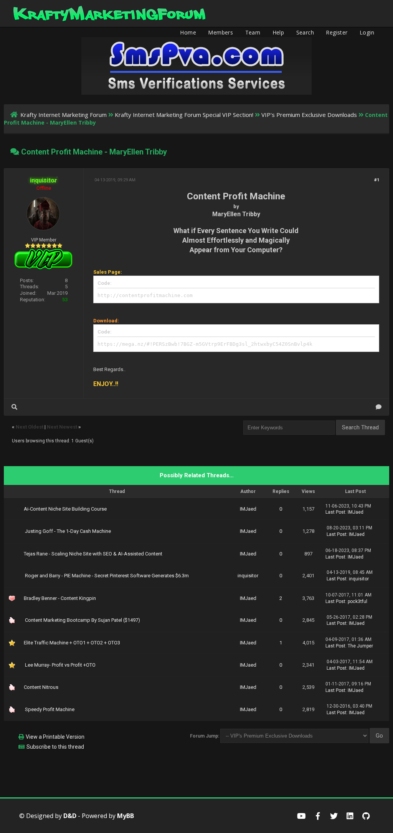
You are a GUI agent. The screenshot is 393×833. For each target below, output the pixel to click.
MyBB (125, 816)
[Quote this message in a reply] (378, 406)
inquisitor (248, 575)
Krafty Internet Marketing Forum (63, 114)
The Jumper (360, 646)
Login (367, 32)
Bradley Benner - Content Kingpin (60, 598)
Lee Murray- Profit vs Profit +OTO (60, 665)
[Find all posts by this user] (14, 406)
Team (253, 32)
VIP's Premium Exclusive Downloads (309, 114)
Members (220, 32)
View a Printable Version (55, 737)
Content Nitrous (41, 687)
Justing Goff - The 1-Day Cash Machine (68, 531)
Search (305, 32)
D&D (69, 816)
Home (188, 32)
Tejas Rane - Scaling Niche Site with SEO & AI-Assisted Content (93, 554)
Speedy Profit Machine (49, 709)
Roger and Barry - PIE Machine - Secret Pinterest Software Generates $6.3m (107, 575)
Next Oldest (29, 427)
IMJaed (248, 509)
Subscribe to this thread (55, 747)
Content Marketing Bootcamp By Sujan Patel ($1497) (82, 620)
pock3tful (357, 601)
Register (336, 32)
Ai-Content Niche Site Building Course (65, 509)
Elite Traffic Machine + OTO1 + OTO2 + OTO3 (72, 643)
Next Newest (62, 427)
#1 (376, 179)
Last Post (335, 512)
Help (278, 32)
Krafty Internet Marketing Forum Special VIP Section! (184, 114)
